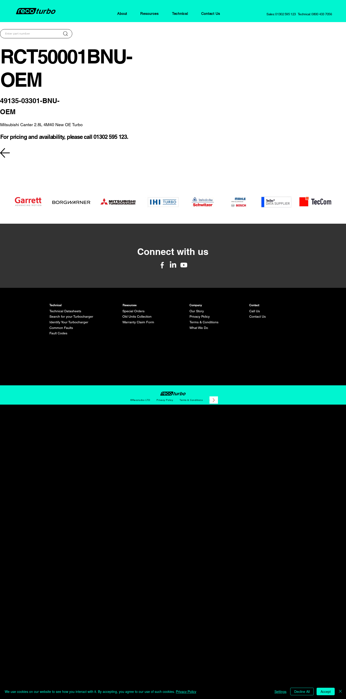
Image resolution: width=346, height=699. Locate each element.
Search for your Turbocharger (71, 316)
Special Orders (133, 311)
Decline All (302, 691)
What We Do (198, 328)
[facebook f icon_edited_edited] (162, 265)
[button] (122, 13)
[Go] (65, 34)
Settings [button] (280, 691)
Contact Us (257, 316)
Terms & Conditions (203, 322)
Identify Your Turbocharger (68, 322)
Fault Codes (58, 333)
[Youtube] (184, 265)
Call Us (254, 311)
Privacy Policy (199, 316)
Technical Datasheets (65, 311)
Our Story (196, 311)
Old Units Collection (137, 316)
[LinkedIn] (173, 265)
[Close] (340, 691)
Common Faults (61, 328)
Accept (326, 691)
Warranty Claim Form (138, 322)
